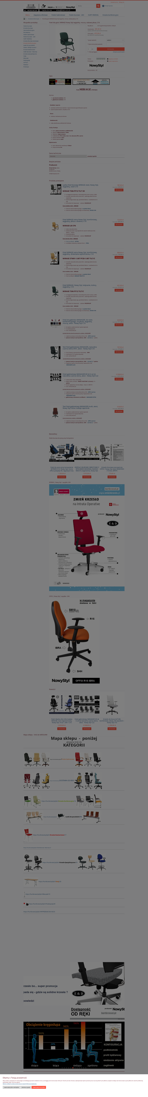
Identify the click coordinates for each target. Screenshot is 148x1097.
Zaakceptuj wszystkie (39, 1087)
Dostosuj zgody (26, 1087)
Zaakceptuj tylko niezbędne (11, 1087)
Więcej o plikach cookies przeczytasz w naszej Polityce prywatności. (20, 1084)
